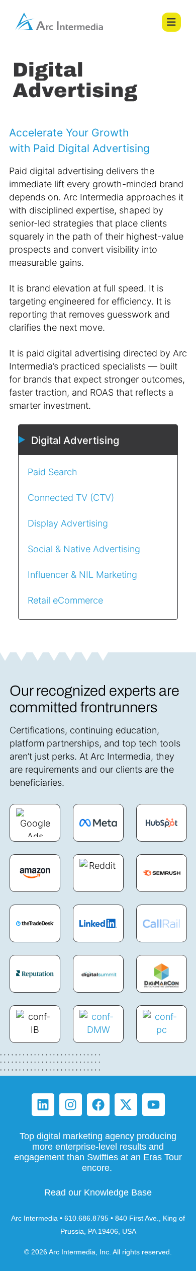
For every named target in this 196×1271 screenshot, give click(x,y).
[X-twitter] (126, 1104)
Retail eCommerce (65, 600)
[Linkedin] (43, 1104)
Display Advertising (68, 523)
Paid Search (54, 471)
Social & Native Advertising (84, 548)
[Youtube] (153, 1104)
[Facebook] (98, 1104)
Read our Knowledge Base (98, 1192)
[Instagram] (70, 1104)
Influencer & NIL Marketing (82, 574)
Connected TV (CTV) (71, 497)
